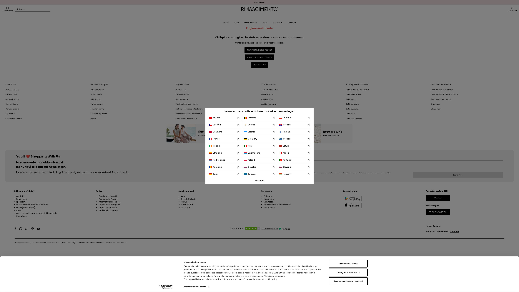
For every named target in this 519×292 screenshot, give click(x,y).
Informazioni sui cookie (195, 287)
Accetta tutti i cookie (348, 263)
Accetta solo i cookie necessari (348, 281)
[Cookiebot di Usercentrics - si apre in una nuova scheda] (165, 287)
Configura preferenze (347, 272)
